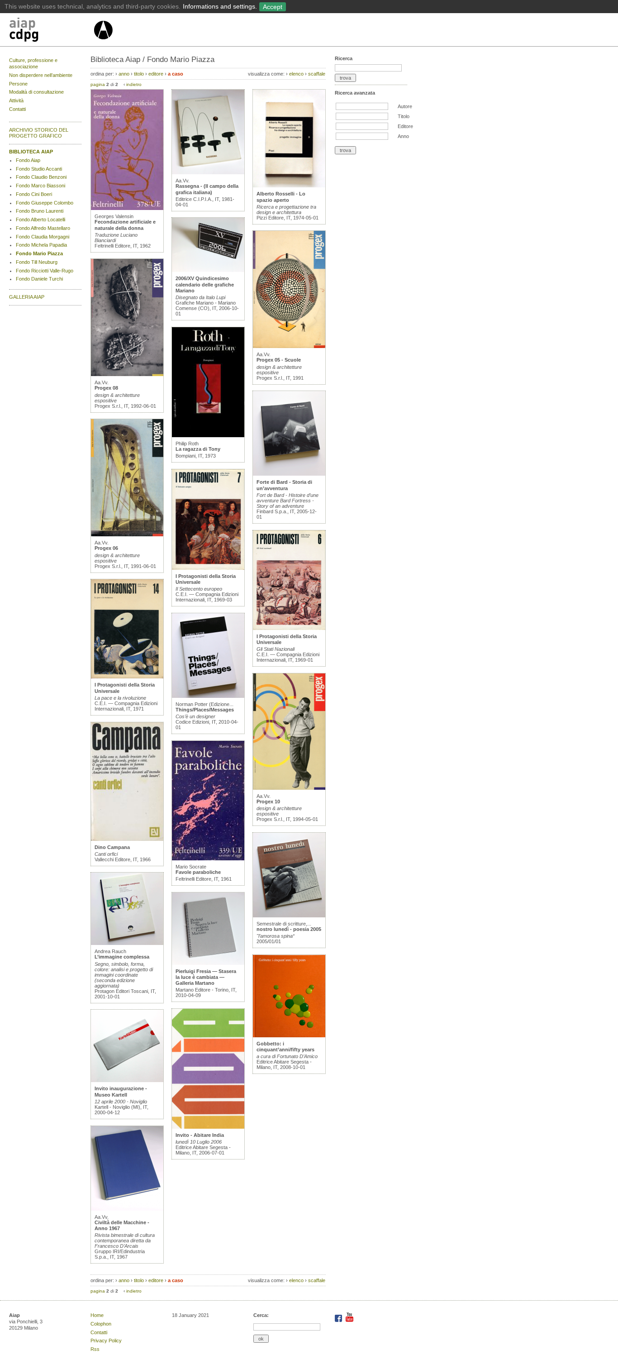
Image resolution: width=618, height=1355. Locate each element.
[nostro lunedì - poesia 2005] (289, 915)
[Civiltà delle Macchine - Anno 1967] (127, 1209)
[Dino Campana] (127, 839)
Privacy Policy (106, 1340)
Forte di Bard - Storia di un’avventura (284, 485)
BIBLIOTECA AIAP (31, 151)
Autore (405, 106)
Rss (95, 1349)
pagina (97, 84)
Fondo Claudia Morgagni (42, 236)
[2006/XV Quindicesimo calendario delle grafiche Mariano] (208, 270)
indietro (134, 84)
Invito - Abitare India (200, 1135)
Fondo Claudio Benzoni (41, 177)
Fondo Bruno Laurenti (39, 211)
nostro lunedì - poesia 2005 (289, 929)
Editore (405, 126)
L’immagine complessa (122, 956)
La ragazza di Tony (198, 449)
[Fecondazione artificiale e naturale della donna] (127, 208)
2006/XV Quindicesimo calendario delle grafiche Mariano (205, 284)
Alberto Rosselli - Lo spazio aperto (281, 196)
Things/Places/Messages (205, 709)
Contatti (17, 109)
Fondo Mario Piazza (39, 253)
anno (124, 73)
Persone (18, 83)
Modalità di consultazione (36, 92)
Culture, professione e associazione (33, 63)
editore (155, 73)
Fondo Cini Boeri (34, 194)
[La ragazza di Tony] (208, 435)
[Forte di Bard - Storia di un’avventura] (289, 474)
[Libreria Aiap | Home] (51, 31)
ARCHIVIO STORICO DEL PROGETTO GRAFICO (38, 133)
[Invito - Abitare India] (208, 1127)
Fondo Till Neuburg (36, 262)
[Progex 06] (127, 534)
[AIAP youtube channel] (349, 1320)
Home (97, 1315)
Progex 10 (268, 801)
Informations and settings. (220, 6)
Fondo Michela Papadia (41, 245)
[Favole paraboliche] (208, 858)
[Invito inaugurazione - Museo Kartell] (127, 1080)
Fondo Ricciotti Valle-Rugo (44, 270)
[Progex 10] (289, 788)
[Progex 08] (127, 374)
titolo (139, 73)
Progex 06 (106, 548)
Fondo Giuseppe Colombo (44, 202)
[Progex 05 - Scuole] (289, 346)
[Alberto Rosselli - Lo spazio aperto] (289, 185)
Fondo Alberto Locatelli (40, 219)
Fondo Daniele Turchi (39, 278)
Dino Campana (112, 847)
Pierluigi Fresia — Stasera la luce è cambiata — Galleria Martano (206, 977)
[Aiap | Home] (103, 43)
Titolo (403, 116)
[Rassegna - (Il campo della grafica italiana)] (208, 172)
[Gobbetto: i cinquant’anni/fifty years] (289, 1035)
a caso (175, 73)
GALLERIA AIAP (26, 297)
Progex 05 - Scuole (279, 360)
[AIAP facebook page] (339, 1320)
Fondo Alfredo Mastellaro (43, 228)
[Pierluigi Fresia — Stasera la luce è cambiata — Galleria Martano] (208, 963)
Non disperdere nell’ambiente (40, 75)
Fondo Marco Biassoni (40, 185)
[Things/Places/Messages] (208, 696)
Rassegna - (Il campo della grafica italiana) (207, 189)
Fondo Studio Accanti (39, 169)
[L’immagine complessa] (127, 943)
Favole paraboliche (198, 872)
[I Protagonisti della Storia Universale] (127, 676)
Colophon (100, 1323)
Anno (403, 136)
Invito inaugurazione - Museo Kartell (121, 1091)
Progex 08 (106, 388)
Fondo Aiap (28, 160)
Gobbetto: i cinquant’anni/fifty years (285, 1046)
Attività (16, 100)
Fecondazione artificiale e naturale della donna (125, 224)
